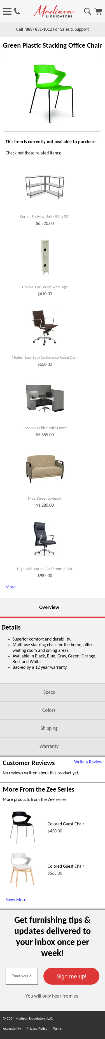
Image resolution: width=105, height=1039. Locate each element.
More (11, 587)
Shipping (49, 728)
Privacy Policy (37, 1029)
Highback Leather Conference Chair (45, 569)
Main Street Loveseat (45, 499)
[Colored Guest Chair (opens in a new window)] (22, 846)
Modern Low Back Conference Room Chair (45, 358)
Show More (16, 900)
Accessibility (12, 1029)
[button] (71, 976)
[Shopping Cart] (98, 13)
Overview (49, 607)
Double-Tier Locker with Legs (44, 287)
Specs (49, 692)
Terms (57, 1029)
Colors (48, 710)
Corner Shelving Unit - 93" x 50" (44, 217)
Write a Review (88, 762)
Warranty (49, 746)
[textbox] (22, 976)
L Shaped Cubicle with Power (44, 428)
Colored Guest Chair (66, 824)
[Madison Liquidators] (53, 16)
